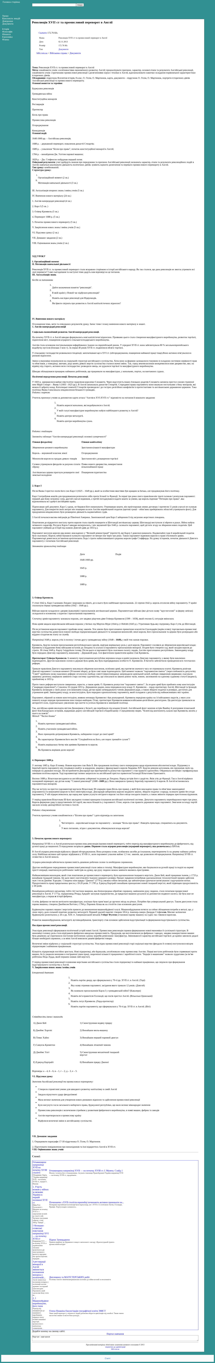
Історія (5, 29)
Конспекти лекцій (11, 18)
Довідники (7, 21)
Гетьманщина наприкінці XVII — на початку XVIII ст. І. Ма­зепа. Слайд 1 (86, 1170)
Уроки (5, 16)
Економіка (7, 37)
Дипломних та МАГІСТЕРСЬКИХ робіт (69, 1277)
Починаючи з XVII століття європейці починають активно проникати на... (86, 1202)
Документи (63, 49)
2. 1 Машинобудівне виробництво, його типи (41, 1302)
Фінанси (6, 34)
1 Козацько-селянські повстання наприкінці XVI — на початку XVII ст (41, 1232)
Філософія (7, 31)
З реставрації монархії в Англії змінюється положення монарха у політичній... (39, 1269)
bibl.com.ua (42, 53)
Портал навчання (115, 1334)
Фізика (5, 39)
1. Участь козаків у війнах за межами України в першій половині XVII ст (41, 1195)
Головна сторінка (11, 2)
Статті (107, 1358)
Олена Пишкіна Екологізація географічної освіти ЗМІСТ (77, 1311)
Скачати (43, 33)
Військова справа (58, 53)
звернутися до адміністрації (115, 1347)
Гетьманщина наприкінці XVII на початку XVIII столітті (40, 1167)
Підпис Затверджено (59, 1239)
